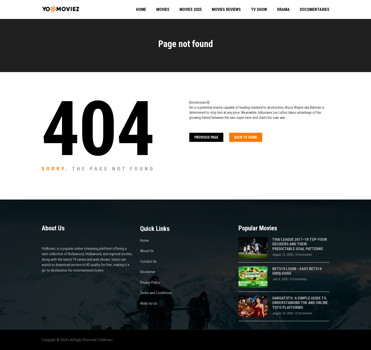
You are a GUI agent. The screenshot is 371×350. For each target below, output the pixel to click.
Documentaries (314, 9)
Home (141, 9)
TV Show (259, 9)
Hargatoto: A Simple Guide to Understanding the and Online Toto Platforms (300, 303)
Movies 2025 (190, 9)
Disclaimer (147, 272)
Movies (162, 9)
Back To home (245, 137)
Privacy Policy (150, 282)
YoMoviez (106, 340)
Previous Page (206, 137)
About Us (147, 251)
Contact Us (148, 261)
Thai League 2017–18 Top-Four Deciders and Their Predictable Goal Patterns (299, 244)
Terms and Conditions (156, 293)
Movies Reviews (226, 9)
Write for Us (148, 303)
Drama (283, 9)
